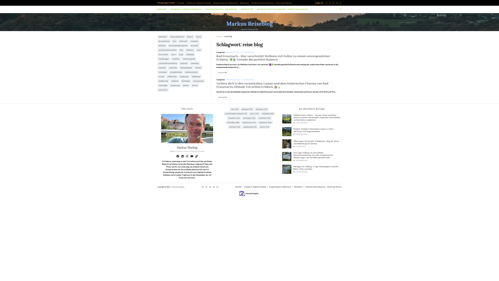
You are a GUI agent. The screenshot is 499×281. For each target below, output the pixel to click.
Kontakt (181, 3)
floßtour (189, 50)
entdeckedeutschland (167, 50)
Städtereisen (249, 52)
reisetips (162, 68)
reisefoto (176, 59)
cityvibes (194, 41)
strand (161, 77)
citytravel (183, 41)
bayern (190, 37)
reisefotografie (189, 59)
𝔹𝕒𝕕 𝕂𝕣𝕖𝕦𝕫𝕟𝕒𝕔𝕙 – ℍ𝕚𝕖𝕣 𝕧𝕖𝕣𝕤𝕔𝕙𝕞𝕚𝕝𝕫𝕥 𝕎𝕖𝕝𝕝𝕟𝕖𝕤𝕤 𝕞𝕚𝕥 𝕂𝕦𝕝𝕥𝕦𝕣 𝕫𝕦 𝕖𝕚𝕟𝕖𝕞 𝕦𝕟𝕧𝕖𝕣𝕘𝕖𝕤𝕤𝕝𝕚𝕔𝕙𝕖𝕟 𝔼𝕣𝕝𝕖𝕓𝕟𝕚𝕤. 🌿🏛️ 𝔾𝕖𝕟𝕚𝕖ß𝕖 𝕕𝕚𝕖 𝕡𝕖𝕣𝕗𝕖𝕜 (273, 58)
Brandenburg (164, 41)
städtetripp (163, 81)
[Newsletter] (337, 3)
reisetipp (183, 63)
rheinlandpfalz (186, 68)
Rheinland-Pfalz (233, 52)
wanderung (175, 85)
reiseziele (173, 68)
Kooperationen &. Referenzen (225, 3)
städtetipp (184, 77)
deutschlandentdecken (178, 46)
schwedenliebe (176, 72)
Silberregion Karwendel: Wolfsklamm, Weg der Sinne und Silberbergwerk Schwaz (316, 142)
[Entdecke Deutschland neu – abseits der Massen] (341, 3)
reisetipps (195, 63)
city (174, 41)
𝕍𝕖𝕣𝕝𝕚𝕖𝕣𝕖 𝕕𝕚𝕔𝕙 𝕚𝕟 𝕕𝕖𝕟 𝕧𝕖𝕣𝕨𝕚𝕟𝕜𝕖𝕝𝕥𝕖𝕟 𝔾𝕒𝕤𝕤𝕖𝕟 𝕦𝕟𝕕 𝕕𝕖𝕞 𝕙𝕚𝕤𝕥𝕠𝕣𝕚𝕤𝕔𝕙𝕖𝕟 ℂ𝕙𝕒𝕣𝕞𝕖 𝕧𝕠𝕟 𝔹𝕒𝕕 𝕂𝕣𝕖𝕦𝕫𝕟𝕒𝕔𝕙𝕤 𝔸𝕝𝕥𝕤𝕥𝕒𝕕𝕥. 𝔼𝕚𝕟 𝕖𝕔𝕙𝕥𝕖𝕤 (272, 85)
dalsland (162, 46)
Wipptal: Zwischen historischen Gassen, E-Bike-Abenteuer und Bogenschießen (313, 130)
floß (181, 50)
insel (199, 50)
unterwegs (163, 85)
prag (181, 54)
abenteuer (163, 37)
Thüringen (186, 81)
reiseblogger (164, 59)
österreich (163, 90)
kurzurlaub (163, 54)
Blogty (182, 187)
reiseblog (190, 54)
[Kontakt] (326, 3)
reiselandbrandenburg (168, 63)
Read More (222, 72)
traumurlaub (198, 81)
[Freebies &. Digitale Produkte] (330, 3)
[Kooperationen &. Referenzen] (333, 3)
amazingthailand (177, 37)
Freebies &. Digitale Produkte (198, 3)
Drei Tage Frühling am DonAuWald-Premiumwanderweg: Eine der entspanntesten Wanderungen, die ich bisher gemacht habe (313, 155)
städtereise (172, 77)
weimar (186, 85)
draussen (194, 46)
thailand (175, 81)
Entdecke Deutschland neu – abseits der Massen (271, 3)
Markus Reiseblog (249, 23)
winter (195, 85)
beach (198, 37)
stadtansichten (191, 72)
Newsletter (244, 3)
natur (173, 54)
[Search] (341, 9)
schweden (163, 72)
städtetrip (196, 77)
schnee (198, 68)
